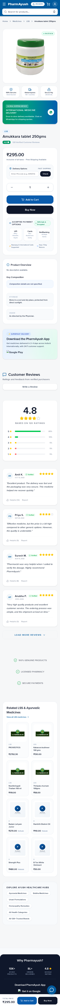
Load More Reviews (28, 635)
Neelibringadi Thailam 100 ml (15, 787)
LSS (28, 21)
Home (5, 21)
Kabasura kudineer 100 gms (41, 748)
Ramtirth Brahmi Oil (41, 824)
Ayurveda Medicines (18, 893)
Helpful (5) (14, 540)
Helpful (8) (14, 581)
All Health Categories (18, 912)
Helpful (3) (14, 621)
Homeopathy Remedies (19, 906)
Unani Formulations (17, 899)
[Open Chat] (51, 989)
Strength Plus (14, 862)
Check (45, 174)
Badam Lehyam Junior (15, 825)
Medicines (17, 21)
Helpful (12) (15, 500)
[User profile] (55, 4)
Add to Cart (28, 1001)
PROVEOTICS (14, 747)
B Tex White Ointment (38, 863)
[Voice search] (55, 11)
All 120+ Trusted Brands (19, 919)
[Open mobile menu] (4, 4)
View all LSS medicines (16, 717)
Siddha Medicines (40, 893)
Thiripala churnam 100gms (41, 787)
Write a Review (30, 386)
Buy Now (48, 1001)
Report (25, 500)
